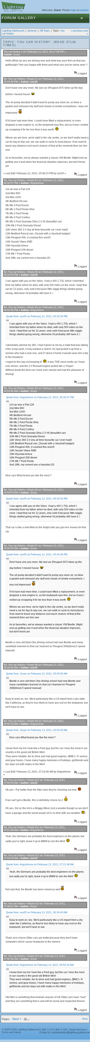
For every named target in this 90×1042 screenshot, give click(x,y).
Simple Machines (77, 1029)
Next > (17, 1019)
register (84, 10)
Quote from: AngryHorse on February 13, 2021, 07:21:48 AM (40, 864)
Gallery (27, 18)
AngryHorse (37, 183)
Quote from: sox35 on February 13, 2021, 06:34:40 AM (36, 912)
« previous (77, 30)
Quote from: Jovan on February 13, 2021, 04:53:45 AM (36, 730)
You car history (12, 51)
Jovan (16, 54)
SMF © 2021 (61, 1029)
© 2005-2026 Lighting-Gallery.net (21, 1029)
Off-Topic (45, 30)
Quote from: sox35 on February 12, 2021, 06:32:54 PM (36, 316)
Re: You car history (14, 78)
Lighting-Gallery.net (13, 30)
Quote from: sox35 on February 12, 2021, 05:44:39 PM (36, 554)
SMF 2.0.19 (47, 1029)
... (28, 1019)
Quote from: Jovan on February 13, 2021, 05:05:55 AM (36, 673)
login (73, 10)
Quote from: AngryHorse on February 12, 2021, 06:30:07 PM (40, 397)
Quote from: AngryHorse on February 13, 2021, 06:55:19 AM (40, 965)
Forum (9, 18)
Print (84, 1019)
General (32, 30)
